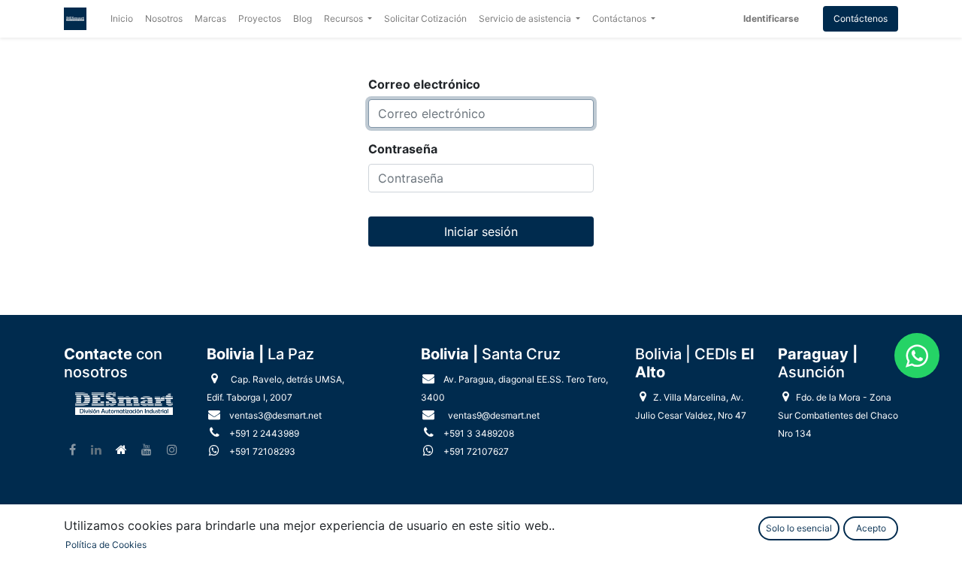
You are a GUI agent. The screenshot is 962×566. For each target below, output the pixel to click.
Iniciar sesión (481, 231)
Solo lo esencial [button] (799, 528)
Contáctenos (860, 18)
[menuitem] (121, 19)
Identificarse (771, 18)
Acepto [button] (871, 528)
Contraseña (402, 148)
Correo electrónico (424, 84)
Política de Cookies (106, 544)
